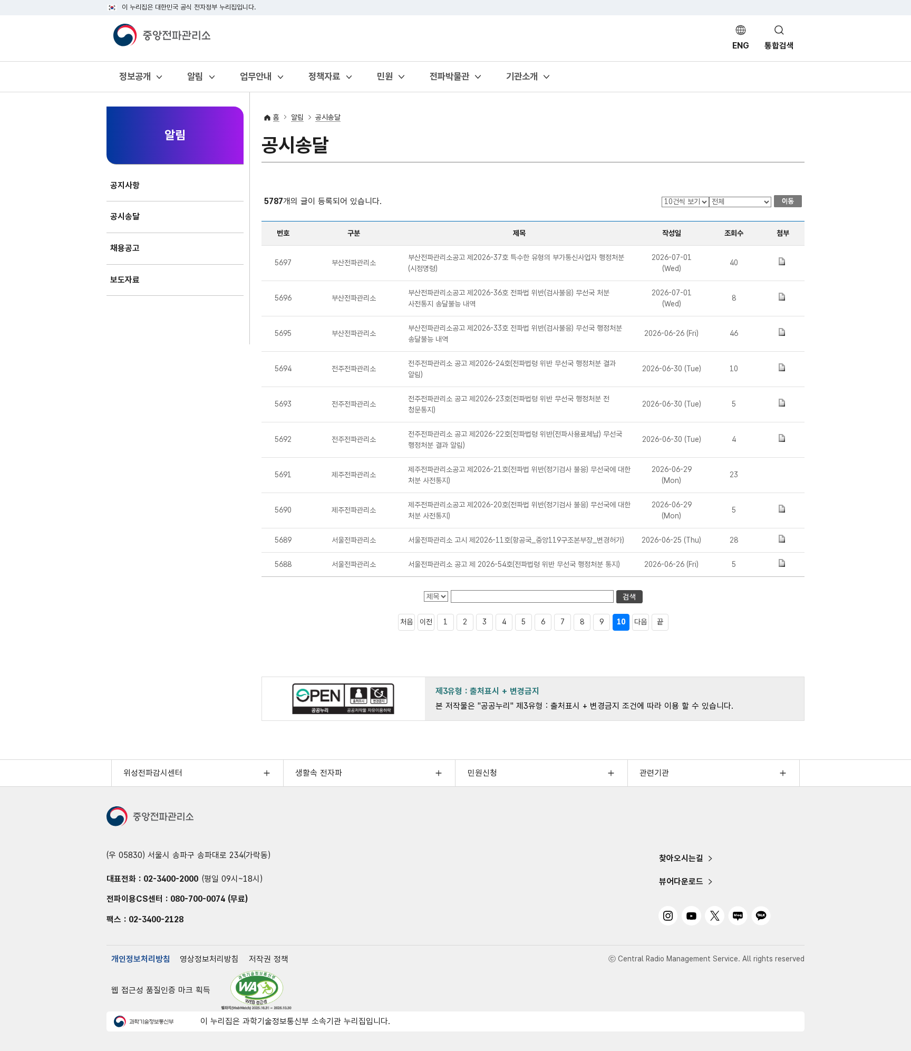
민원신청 (482, 773)
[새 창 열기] (256, 990)
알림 (195, 80)
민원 (384, 80)
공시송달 (328, 117)
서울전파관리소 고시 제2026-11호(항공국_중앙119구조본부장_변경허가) (516, 540)
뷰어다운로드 (681, 881)
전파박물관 (449, 80)
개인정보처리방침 (140, 959)
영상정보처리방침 (209, 959)
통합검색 (779, 46)
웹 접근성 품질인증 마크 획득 (160, 990)
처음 (406, 622)
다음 (640, 622)
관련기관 (654, 773)
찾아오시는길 (681, 858)
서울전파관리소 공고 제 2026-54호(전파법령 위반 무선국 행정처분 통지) (514, 564)
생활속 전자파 (318, 773)
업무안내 (255, 80)
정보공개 (135, 80)
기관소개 (522, 80)
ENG (740, 46)
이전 (426, 622)
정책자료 (324, 80)
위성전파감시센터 (152, 773)
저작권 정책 (268, 959)
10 (621, 622)
